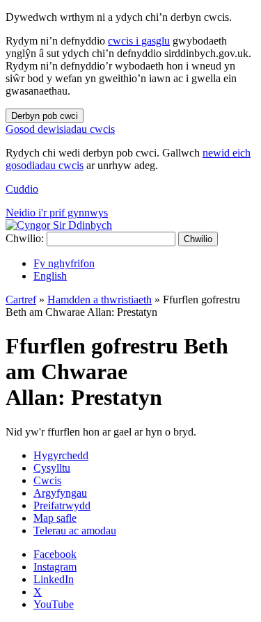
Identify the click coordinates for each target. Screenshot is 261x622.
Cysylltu (51, 468)
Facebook (55, 554)
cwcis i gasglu (139, 41)
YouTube (53, 604)
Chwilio (198, 239)
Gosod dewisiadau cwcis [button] (60, 129)
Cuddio (22, 189)
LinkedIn (53, 579)
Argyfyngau (60, 493)
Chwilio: (25, 238)
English (50, 276)
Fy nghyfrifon (64, 263)
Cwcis (47, 480)
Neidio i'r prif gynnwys (57, 212)
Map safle (55, 518)
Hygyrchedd (60, 455)
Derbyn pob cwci (44, 116)
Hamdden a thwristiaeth (99, 299)
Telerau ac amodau (74, 530)
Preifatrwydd (61, 505)
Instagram (55, 567)
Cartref (21, 299)
